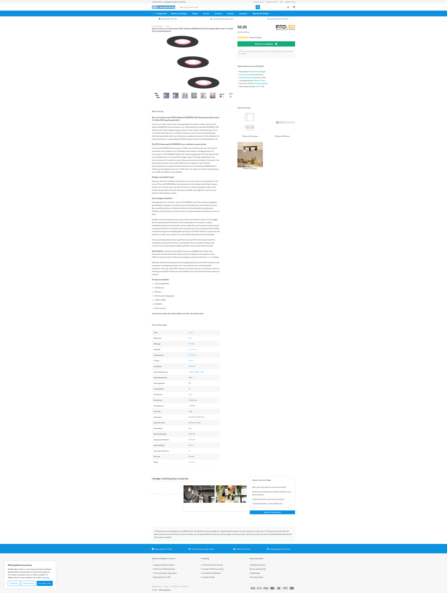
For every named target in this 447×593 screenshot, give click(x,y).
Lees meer (45, 577)
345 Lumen (193, 355)
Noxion (230, 13)
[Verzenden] (258, 7)
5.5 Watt (192, 344)
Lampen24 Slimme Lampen (213, 569)
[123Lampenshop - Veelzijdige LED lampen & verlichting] (163, 7)
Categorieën (161, 13)
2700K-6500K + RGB (196, 372)
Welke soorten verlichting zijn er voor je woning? (231, 506)
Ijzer (190, 338)
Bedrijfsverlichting (260, 13)
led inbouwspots (157, 26)
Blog (281, 2)
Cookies (166, 586)
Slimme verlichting (178, 13)
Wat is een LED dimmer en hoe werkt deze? (269, 487)
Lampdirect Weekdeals (212, 573)
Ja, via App (192, 349)
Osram (206, 13)
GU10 (191, 361)
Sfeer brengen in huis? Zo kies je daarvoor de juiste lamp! (199, 506)
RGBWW (192, 366)
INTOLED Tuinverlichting (213, 565)
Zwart (191, 332)
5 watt (167, 26)
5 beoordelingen (255, 37)
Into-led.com (265, 51)
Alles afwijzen (28, 583)
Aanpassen (14, 583)
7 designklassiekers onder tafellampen (267, 503)
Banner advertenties (258, 569)
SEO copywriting (256, 577)
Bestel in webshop (264, 44)
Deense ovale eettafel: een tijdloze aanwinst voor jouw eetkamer (271, 493)
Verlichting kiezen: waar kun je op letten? (268, 499)
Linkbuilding (255, 573)
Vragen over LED (272, 2)
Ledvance (243, 13)
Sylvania (218, 13)
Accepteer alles (45, 583)
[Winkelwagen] (294, 7)
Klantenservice (259, 2)
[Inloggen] (288, 7)
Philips (195, 13)
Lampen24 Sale (209, 577)
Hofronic (192, 462)
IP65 (190, 394)
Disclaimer (184, 586)
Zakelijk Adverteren (258, 565)
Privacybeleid (174, 586)
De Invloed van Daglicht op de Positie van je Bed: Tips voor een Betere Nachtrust (167, 489)
